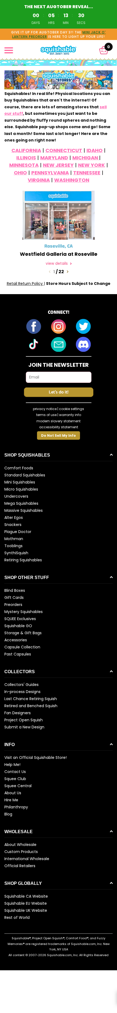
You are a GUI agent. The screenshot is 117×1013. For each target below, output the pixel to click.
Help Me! (12, 764)
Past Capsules (17, 654)
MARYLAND (54, 157)
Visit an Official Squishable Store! (35, 757)
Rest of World (17, 917)
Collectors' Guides (21, 684)
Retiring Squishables (23, 560)
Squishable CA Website (26, 896)
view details (57, 263)
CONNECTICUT (63, 150)
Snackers (12, 524)
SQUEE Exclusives (20, 618)
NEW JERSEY (58, 165)
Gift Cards (14, 597)
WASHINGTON (71, 180)
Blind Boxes (14, 590)
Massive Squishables (23, 510)
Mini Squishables (19, 482)
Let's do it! (58, 392)
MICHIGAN (85, 157)
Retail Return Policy (25, 283)
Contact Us (15, 771)
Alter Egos (13, 517)
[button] (104, 50)
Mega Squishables (21, 503)
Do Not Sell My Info (58, 435)
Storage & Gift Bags (23, 633)
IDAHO (95, 150)
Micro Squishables (21, 489)
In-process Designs (22, 691)
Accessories (15, 640)
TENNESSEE (86, 172)
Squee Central (18, 786)
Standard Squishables (24, 475)
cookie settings (71, 409)
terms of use (46, 414)
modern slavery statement (58, 421)
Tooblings (13, 546)
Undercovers (16, 496)
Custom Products (21, 851)
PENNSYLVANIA (50, 172)
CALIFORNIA (26, 150)
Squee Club (15, 778)
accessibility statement (58, 427)
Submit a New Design (24, 727)
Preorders (13, 604)
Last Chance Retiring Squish (30, 698)
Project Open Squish (23, 720)
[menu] (8, 50)
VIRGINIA (39, 180)
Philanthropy (16, 807)
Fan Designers (17, 713)
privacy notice (45, 409)
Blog (8, 814)
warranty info (70, 414)
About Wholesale (20, 844)
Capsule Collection (22, 647)
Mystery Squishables (23, 611)
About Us (12, 793)
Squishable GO (18, 626)
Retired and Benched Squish (30, 706)
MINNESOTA (24, 165)
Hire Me (11, 800)
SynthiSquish (16, 553)
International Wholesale (26, 858)
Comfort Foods (18, 468)
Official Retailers (19, 866)
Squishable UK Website (25, 910)
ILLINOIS (26, 157)
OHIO (20, 172)
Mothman (13, 538)
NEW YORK (91, 165)
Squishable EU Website (25, 903)
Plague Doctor (17, 531)
